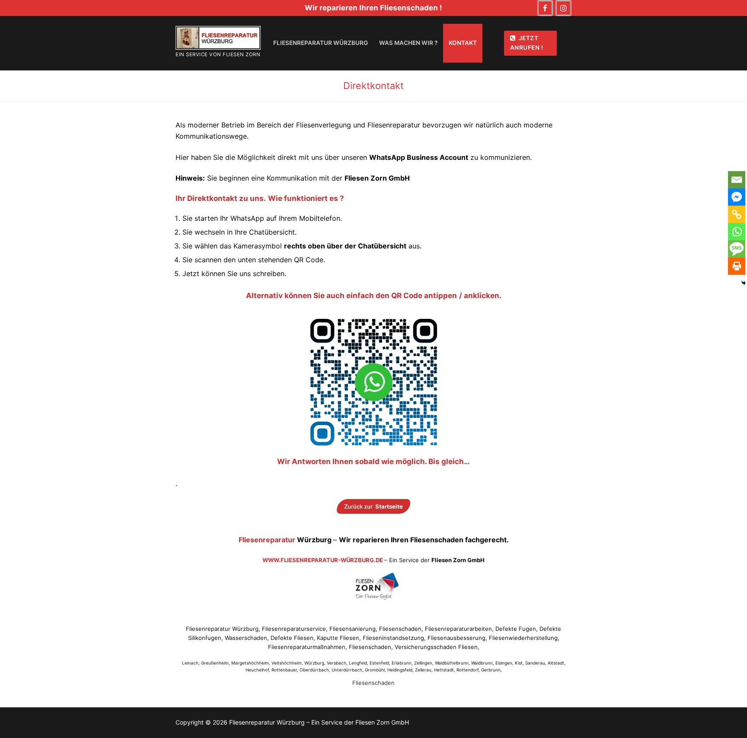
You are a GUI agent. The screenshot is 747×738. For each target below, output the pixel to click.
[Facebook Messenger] (736, 197)
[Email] (736, 179)
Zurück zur (373, 506)
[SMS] (736, 249)
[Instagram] (563, 8)
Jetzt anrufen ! (526, 43)
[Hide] (743, 283)
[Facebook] (545, 8)
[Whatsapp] (736, 231)
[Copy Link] (736, 214)
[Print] (736, 266)
